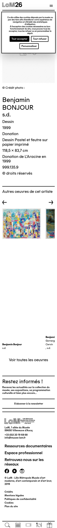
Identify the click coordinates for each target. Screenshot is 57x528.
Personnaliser (29, 46)
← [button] (4, 202)
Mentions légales (14, 495)
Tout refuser (40, 38)
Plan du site (11, 506)
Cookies (9, 502)
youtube (14, 471)
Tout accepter (19, 38)
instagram (22, 471)
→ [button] (51, 202)
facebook (7, 471)
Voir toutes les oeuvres (28, 360)
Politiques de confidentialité (20, 499)
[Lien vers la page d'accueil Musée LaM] (12, 6)
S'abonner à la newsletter (28, 403)
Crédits (9, 491)
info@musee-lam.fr (15, 437)
